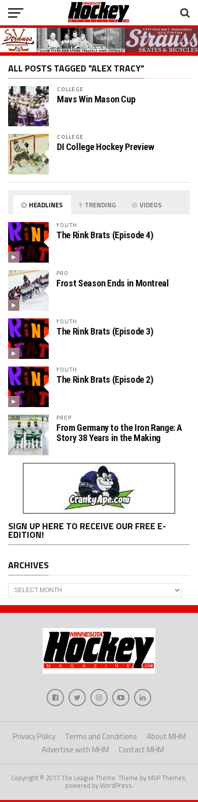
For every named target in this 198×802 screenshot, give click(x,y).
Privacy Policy (34, 736)
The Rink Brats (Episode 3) (104, 331)
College (70, 89)
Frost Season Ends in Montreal (112, 283)
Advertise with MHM (75, 749)
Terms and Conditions (101, 736)
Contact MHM (141, 749)
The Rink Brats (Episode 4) (104, 235)
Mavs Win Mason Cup (96, 99)
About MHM (166, 736)
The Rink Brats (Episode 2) (104, 379)
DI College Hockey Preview (105, 147)
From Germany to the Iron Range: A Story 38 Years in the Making (119, 432)
